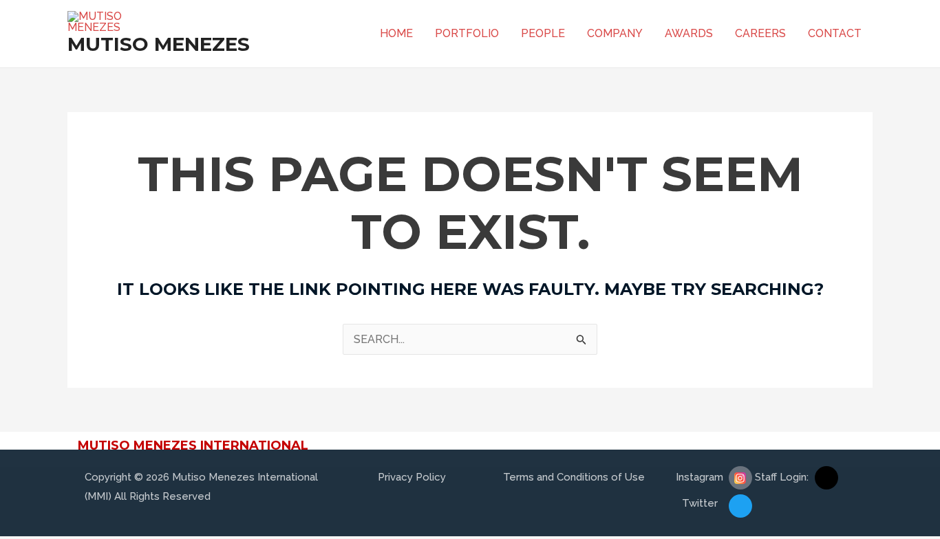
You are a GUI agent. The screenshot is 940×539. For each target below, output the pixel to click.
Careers (760, 33)
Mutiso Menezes (158, 44)
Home (396, 33)
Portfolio (467, 33)
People (543, 33)
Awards (689, 33)
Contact (835, 33)
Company (615, 33)
